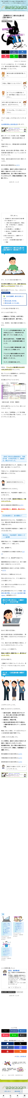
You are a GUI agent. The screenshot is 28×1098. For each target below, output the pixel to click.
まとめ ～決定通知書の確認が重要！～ (14, 240)
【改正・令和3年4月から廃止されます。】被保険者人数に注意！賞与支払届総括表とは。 (6, 929)
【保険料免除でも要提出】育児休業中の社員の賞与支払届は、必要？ (18, 927)
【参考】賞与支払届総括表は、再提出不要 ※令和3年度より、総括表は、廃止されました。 (15, 225)
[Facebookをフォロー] (14, 987)
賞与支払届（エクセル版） (12, 303)
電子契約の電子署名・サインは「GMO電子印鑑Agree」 (13, 593)
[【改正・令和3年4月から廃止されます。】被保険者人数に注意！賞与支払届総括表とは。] (6, 919)
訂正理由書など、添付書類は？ (13, 229)
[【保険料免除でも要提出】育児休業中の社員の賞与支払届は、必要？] (18, 919)
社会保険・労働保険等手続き (9, 992)
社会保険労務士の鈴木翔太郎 (9, 124)
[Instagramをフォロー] (16, 987)
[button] (22, 56)
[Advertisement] (14, 197)
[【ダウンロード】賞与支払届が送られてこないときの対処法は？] (6, 944)
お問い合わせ (7, 1091)
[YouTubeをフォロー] (18, 987)
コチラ (18, 165)
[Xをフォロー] (11, 987)
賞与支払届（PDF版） (11, 301)
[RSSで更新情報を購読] (20, 987)
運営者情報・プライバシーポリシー (21, 1092)
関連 (7, 242)
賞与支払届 (20, 992)
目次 (11, 215)
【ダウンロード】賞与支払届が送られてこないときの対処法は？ (6, 952)
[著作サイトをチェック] (9, 987)
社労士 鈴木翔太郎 (13, 970)
